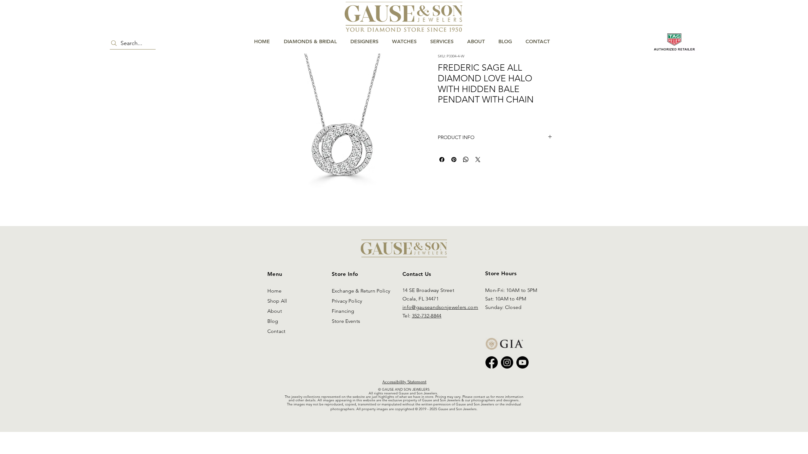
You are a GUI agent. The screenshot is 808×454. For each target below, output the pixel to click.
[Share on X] (478, 159)
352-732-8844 (427, 316)
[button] (784, 25)
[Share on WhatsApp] (466, 159)
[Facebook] (491, 362)
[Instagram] (507, 362)
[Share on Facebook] (442, 159)
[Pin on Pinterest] (454, 159)
